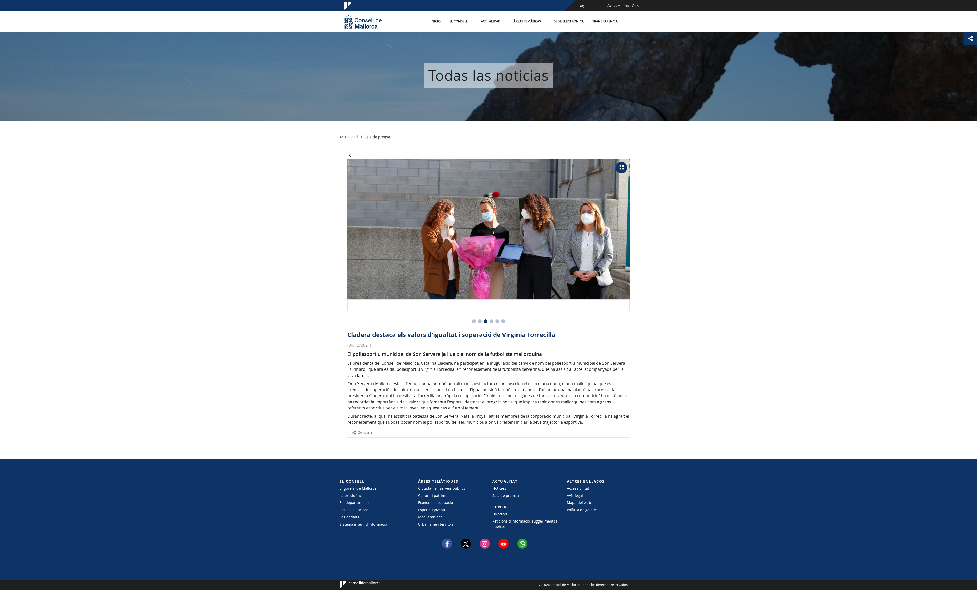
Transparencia (605, 21)
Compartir (365, 432)
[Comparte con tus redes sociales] (970, 38)
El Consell (458, 21)
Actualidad (490, 21)
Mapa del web (579, 502)
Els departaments (355, 502)
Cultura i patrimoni (434, 495)
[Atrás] (349, 155)
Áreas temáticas (527, 21)
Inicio (435, 21)
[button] (474, 321)
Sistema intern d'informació (363, 524)
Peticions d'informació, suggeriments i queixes (524, 524)
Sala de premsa (505, 495)
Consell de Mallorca (355, 585)
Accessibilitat (578, 488)
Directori (499, 514)
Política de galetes (582, 509)
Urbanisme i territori (435, 524)
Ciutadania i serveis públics (441, 488)
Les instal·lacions (354, 509)
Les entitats (349, 517)
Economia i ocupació (435, 502)
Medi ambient (430, 517)
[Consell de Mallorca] (362, 21)
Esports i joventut (433, 509)
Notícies (499, 488)
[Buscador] (628, 21)
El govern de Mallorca (358, 488)
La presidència (352, 495)
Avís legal (575, 495)
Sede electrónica (569, 21)
